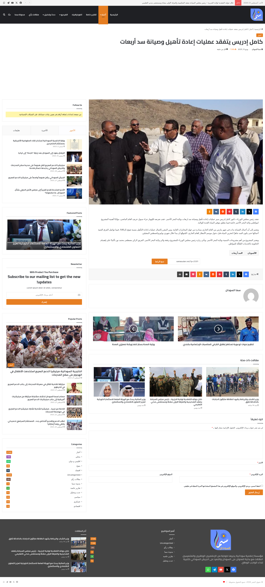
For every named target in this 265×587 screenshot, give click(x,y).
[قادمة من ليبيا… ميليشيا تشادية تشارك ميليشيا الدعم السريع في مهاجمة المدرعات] (74, 412)
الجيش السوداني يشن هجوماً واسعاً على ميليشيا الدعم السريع (36, 177)
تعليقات (16, 130)
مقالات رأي (34, 14)
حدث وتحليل (49, 14)
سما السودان (256, 49)
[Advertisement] (132, 74)
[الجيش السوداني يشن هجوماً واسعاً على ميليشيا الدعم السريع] (74, 181)
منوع (78, 466)
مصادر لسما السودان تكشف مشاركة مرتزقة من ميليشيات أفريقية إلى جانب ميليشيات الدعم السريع (38, 398)
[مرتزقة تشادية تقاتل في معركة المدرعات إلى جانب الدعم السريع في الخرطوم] (74, 388)
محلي (78, 456)
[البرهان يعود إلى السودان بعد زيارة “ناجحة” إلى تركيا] (74, 157)
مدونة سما (20, 14)
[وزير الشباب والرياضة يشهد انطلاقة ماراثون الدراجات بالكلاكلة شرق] (232, 382)
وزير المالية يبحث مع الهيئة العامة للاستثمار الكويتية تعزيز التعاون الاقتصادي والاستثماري (121, 400)
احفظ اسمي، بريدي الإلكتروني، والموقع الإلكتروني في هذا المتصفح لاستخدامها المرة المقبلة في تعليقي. (222, 486)
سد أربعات (236, 253)
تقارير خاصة (91, 14)
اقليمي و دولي (74, 461)
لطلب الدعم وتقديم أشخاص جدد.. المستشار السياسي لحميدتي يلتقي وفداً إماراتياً (36, 422)
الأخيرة (45, 130)
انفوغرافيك (77, 14)
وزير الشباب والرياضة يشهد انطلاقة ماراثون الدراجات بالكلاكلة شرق (235, 400)
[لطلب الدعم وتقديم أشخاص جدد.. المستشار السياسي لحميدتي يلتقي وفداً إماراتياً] (74, 425)
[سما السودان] (257, 14)
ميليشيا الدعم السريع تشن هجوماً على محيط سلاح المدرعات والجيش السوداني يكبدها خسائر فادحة (38, 166)
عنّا (9, 14)
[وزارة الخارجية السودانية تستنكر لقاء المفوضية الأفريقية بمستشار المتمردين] (74, 144)
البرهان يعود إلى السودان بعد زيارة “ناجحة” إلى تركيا (41, 153)
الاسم (260, 462)
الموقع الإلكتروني (166, 474)
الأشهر (72, 130)
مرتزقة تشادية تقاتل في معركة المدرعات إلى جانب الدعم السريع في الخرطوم (36, 385)
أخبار (104, 14)
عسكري (77, 501)
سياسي (77, 497)
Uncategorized (73, 475)
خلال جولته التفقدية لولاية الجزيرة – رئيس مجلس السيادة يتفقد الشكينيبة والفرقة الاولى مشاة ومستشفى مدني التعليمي (176, 401)
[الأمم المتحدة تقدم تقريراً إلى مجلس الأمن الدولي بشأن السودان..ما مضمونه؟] (74, 193)
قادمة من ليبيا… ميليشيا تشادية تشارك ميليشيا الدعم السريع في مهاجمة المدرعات (37, 410)
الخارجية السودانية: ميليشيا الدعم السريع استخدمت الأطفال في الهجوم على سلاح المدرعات (46, 373)
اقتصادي (77, 506)
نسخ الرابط (159, 261)
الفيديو (64, 14)
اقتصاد (77, 470)
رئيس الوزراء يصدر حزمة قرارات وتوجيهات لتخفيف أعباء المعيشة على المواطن (49, 245)
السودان (251, 253)
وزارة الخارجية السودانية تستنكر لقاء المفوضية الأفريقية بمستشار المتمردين (39, 142)
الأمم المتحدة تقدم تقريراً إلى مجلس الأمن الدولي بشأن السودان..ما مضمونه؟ (40, 191)
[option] (44, 235)
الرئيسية (114, 14)
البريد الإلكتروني (256, 474)
